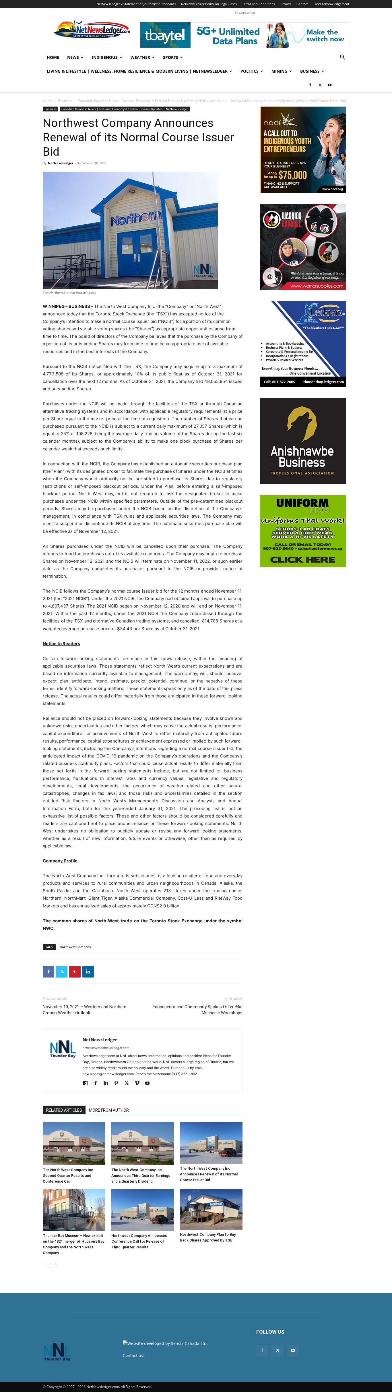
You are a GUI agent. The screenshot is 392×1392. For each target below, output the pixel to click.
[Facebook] (310, 85)
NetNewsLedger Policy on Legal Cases (209, 4)
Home (53, 57)
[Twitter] (320, 85)
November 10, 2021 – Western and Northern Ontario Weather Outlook (84, 1009)
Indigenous (105, 57)
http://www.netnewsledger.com (106, 1048)
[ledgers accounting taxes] (303, 344)
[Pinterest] (75, 972)
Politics (249, 71)
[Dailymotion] (87, 1083)
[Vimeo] (139, 1083)
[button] (342, 58)
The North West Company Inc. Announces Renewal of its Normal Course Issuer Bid (209, 1174)
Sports (170, 57)
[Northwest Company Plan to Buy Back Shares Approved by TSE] (211, 1209)
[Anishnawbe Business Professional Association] (303, 441)
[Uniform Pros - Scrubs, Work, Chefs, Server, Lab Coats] (303, 531)
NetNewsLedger (60, 163)
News (73, 57)
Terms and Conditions (258, 4)
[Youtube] (329, 85)
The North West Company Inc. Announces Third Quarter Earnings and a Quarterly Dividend (140, 1175)
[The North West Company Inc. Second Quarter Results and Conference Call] (74, 1143)
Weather (140, 57)
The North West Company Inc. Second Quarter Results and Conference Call (68, 1175)
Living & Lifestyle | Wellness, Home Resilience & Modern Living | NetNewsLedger (137, 71)
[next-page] (55, 1264)
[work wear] (303, 247)
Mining (279, 71)
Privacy (285, 4)
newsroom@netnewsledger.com (176, 1355)
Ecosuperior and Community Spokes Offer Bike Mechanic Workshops (197, 1009)
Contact (302, 4)
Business (310, 71)
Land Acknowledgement (331, 4)
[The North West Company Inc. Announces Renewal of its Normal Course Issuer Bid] (211, 1143)
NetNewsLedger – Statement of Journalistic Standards (136, 4)
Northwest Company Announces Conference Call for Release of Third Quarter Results (139, 1241)
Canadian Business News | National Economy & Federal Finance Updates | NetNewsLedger (151, 100)
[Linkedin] (88, 972)
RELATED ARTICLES (64, 1110)
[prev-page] (46, 1264)
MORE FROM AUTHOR (109, 1110)
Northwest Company (75, 947)
